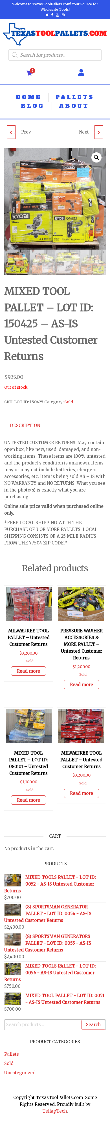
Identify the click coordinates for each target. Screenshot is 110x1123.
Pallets (11, 1054)
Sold (68, 401)
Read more (28, 671)
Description (25, 425)
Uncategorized (20, 1072)
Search (93, 1024)
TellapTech (54, 1111)
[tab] (29, 425)
